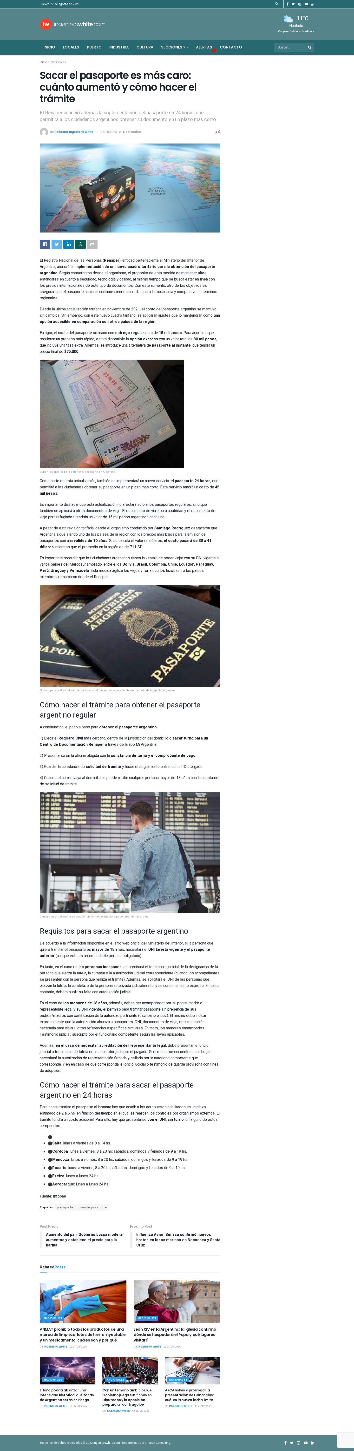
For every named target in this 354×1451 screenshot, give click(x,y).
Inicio (49, 47)
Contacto (231, 47)
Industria (119, 47)
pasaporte (65, 1207)
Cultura (145, 47)
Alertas (204, 47)
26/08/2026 (79, 1406)
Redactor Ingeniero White (73, 132)
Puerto (94, 47)
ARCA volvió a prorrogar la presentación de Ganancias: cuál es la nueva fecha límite (189, 1395)
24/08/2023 (109, 132)
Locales (71, 47)
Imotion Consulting (157, 1443)
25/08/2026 (204, 1406)
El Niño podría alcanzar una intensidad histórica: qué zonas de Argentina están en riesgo (67, 1395)
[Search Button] (310, 47)
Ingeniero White (55, 1347)
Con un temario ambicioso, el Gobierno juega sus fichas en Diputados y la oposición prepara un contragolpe (127, 1397)
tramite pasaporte (93, 1207)
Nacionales (58, 62)
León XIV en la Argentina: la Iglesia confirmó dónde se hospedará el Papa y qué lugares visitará (175, 1335)
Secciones (172, 47)
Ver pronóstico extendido (295, 31)
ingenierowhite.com (106, 1443)
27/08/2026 (79, 1347)
